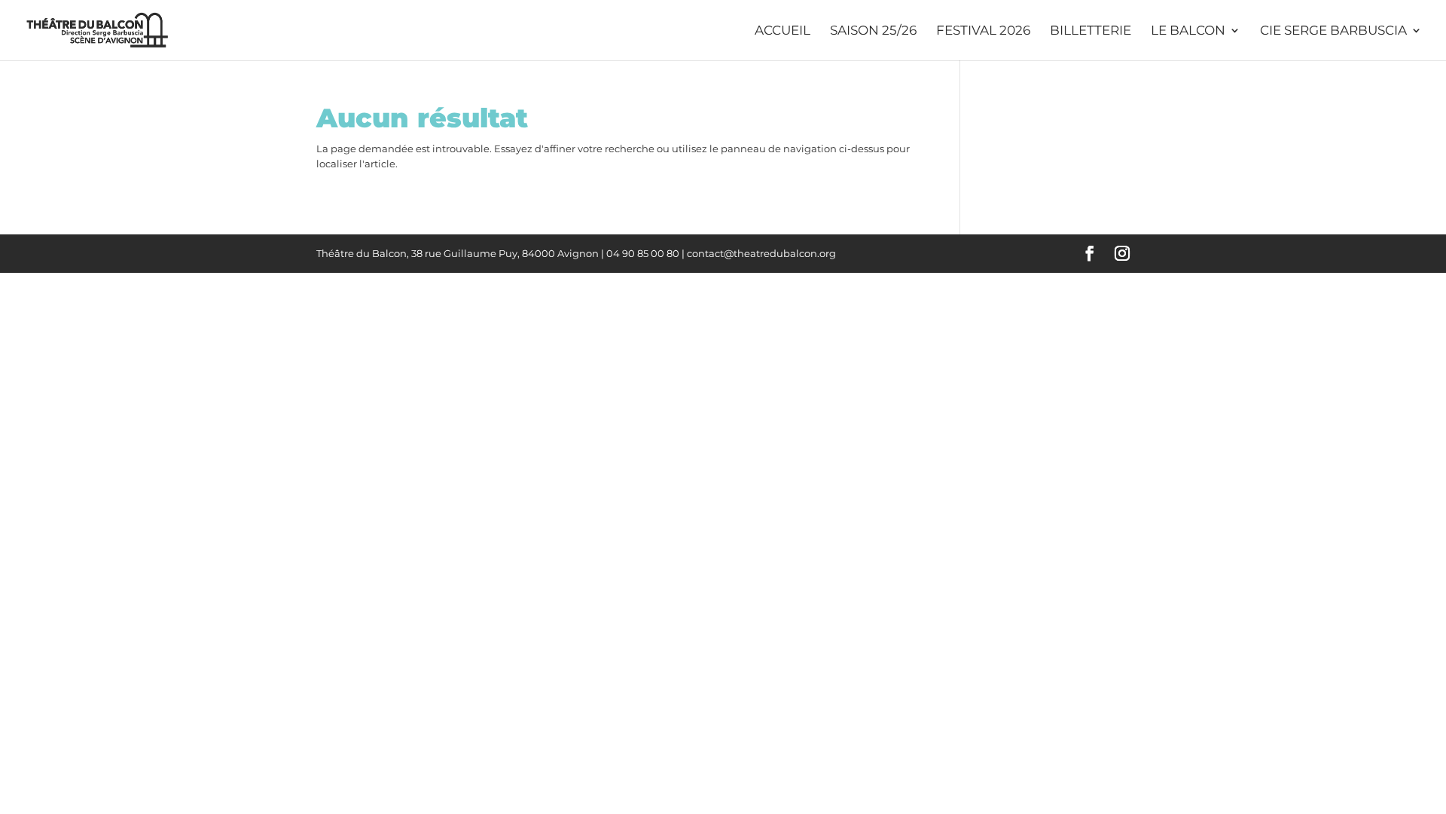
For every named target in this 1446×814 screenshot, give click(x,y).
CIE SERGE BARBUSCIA (1333, 31)
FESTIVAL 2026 (983, 31)
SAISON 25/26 (873, 31)
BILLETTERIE (1090, 31)
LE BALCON (1188, 31)
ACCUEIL (782, 31)
